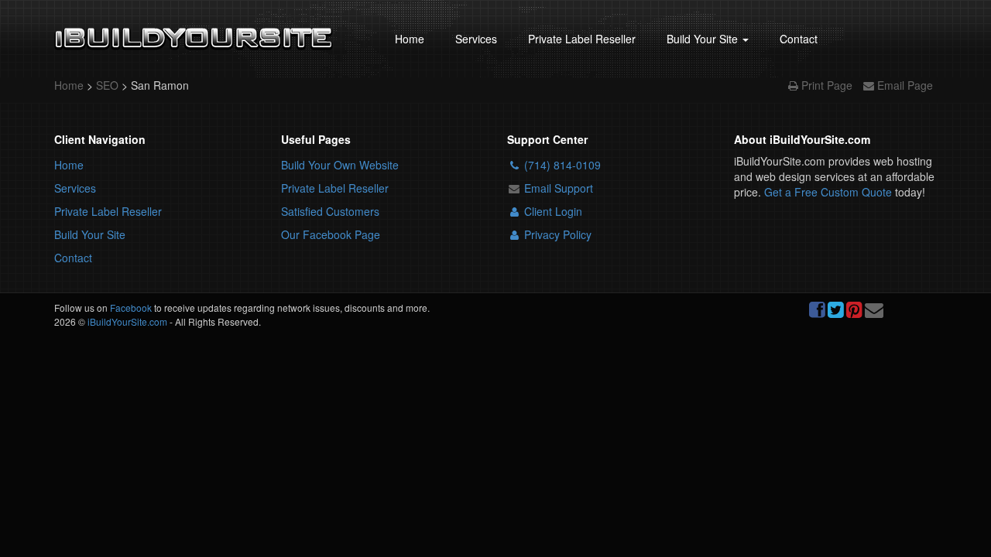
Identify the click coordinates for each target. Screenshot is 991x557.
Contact (799, 38)
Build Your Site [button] (704, 38)
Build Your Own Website (340, 165)
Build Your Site (89, 234)
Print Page (827, 85)
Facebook (131, 307)
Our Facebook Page (330, 234)
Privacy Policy (556, 234)
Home (409, 38)
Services (476, 38)
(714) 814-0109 (561, 165)
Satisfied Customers (330, 211)
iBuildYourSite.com (127, 321)
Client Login (551, 211)
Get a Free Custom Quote (828, 192)
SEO (109, 85)
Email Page (903, 85)
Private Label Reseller (582, 38)
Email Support (557, 188)
